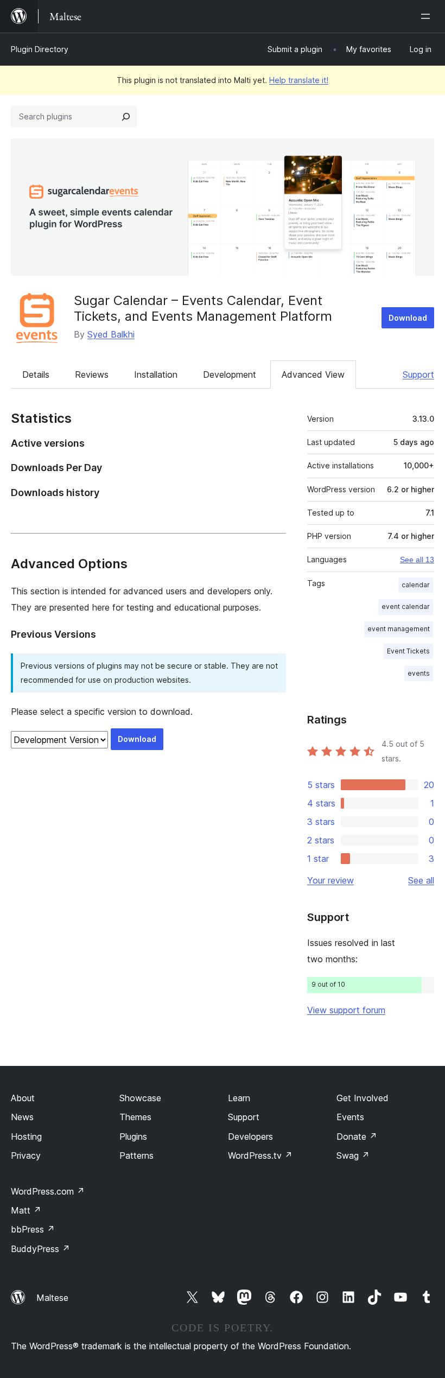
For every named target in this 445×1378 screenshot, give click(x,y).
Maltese (52, 1297)
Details (35, 374)
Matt (26, 1210)
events (419, 673)
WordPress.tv (260, 1155)
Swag (353, 1155)
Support (418, 374)
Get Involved (362, 1098)
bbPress (33, 1229)
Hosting (26, 1136)
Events (350, 1117)
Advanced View (313, 374)
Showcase (140, 1098)
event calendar (406, 606)
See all (421, 880)
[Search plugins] (126, 117)
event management (398, 629)
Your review (330, 880)
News (22, 1117)
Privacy (26, 1155)
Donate (356, 1136)
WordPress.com (48, 1191)
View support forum (346, 1010)
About (23, 1098)
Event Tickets (408, 651)
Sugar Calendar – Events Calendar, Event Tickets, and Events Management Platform (203, 308)
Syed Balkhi (111, 334)
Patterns (136, 1155)
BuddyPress (40, 1248)
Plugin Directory (39, 49)
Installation (155, 374)
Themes (135, 1117)
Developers (250, 1136)
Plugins (133, 1136)
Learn (239, 1098)
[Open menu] (427, 16)
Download (408, 317)
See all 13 (417, 559)
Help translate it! (298, 80)
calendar (416, 585)
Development (229, 374)
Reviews (92, 374)
